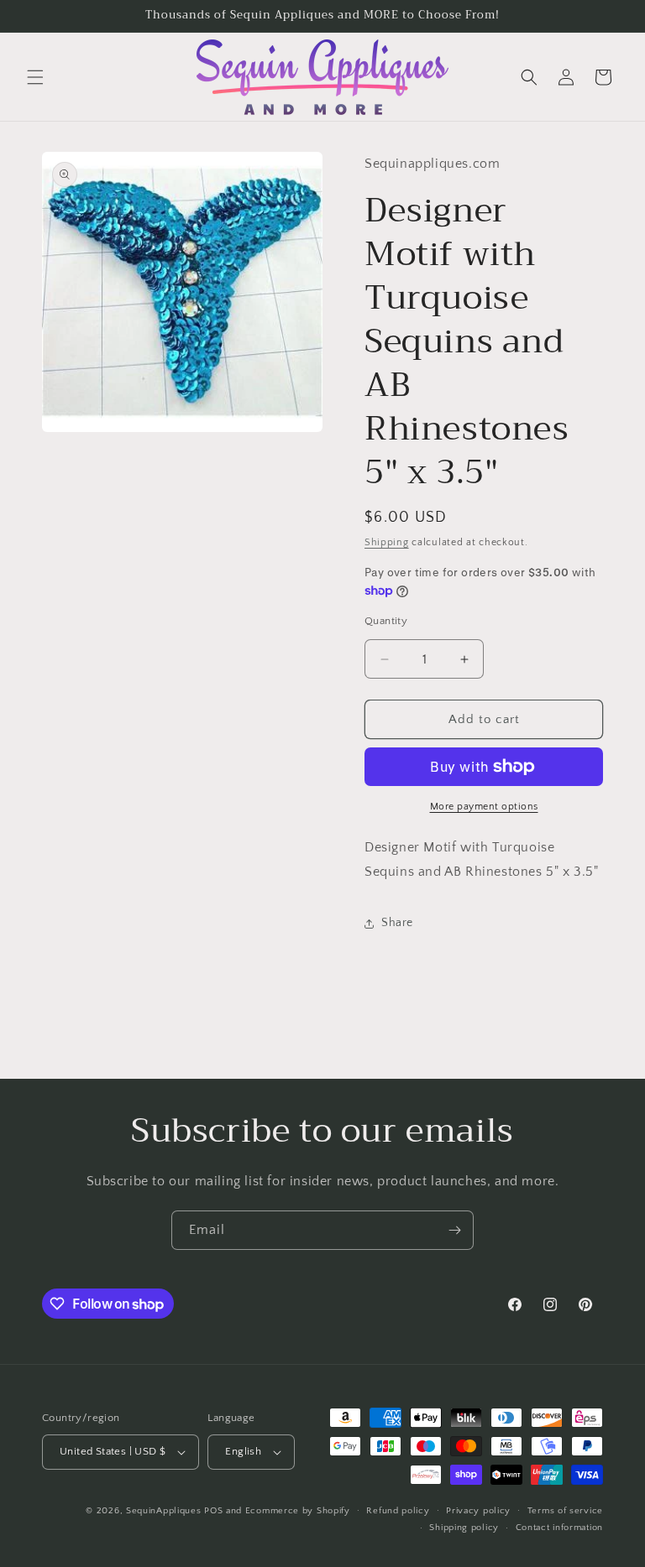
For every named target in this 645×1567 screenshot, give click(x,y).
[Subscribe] (454, 1230)
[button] (35, 77)
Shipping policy (464, 1528)
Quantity (385, 621)
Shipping (386, 542)
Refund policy (397, 1511)
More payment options (484, 806)
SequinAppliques (164, 1511)
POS (213, 1511)
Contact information (559, 1528)
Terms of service (565, 1511)
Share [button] (397, 922)
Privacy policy (478, 1511)
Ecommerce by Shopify (297, 1511)
